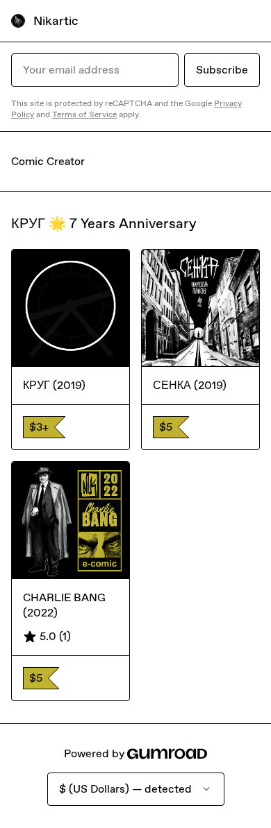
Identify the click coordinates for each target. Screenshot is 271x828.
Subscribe (222, 69)
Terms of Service (84, 114)
